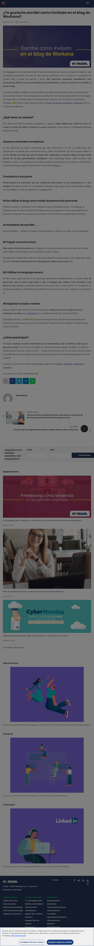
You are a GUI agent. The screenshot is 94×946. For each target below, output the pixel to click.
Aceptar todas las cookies (60, 942)
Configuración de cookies (31, 942)
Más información (18, 936)
